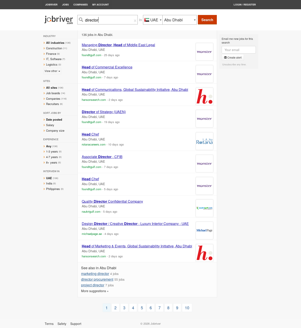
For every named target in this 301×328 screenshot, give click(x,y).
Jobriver (51, 4)
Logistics (52, 64)
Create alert (234, 57)
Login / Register (245, 4)
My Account (100, 4)
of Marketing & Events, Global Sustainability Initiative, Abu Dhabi (137, 246)
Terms (49, 323)
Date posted (54, 119)
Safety (62, 323)
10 (187, 307)
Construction (54, 48)
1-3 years (52, 151)
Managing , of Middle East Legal (118, 45)
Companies (80, 4)
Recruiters (53, 104)
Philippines (53, 189)
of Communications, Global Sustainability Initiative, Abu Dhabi (135, 90)
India (49, 183)
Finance (51, 54)
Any (48, 146)
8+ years (51, 162)
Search (207, 19)
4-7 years (52, 157)
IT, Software (53, 59)
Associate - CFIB (102, 157)
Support (75, 323)
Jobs (65, 4)
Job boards (53, 93)
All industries (55, 43)
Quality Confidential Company (112, 201)
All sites (51, 87)
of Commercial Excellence (107, 67)
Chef (90, 134)
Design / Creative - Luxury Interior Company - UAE (135, 224)
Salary (50, 125)
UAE (49, 178)
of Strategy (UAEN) (104, 112)
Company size (55, 130)
